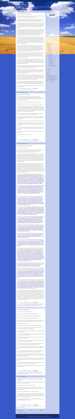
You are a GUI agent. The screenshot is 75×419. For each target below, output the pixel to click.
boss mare (21, 303)
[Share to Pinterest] (37, 88)
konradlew (40, 416)
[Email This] (33, 88)
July (49, 51)
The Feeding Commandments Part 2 (24, 145)
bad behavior (22, 406)
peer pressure (31, 89)
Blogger (48, 416)
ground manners (40, 406)
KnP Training (21, 5)
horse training (26, 89)
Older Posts (41, 410)
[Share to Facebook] (36, 88)
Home (31, 410)
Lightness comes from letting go (23, 94)
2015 (49, 46)
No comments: (28, 88)
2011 (49, 70)
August (50, 50)
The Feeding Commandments (23, 309)
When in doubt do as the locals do (24, 13)
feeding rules (41, 303)
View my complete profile (51, 81)
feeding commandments (34, 303)
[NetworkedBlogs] (52, 13)
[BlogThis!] (34, 88)
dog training (22, 89)
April (49, 54)
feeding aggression (27, 303)
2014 (49, 47)
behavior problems (34, 406)
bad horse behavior (28, 406)
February (50, 55)
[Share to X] (35, 88)
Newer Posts (20, 410)
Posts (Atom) (24, 412)
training (23, 407)
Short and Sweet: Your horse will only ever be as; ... (53, 66)
